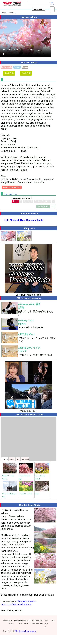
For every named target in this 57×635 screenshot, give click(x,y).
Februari (17, 67)
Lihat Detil (26, 73)
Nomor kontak (26, 622)
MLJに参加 (46, 623)
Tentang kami (21, 622)
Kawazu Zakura (8, 13)
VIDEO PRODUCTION (31, 622)
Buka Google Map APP (12, 187)
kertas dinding (11, 622)
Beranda (5, 620)
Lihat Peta (9, 73)
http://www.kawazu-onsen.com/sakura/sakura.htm (18, 602)
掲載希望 (41, 622)
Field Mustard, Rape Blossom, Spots (23, 220)
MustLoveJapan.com (25, 631)
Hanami (25, 67)
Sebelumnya (16, 620)
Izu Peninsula (6, 67)
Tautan (52, 620)
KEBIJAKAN (37, 620)
